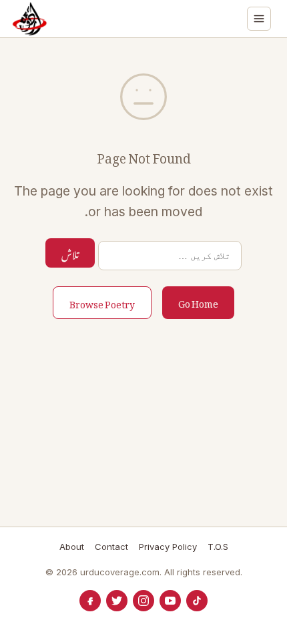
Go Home (198, 301)
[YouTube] (170, 600)
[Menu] (259, 19)
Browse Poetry (102, 302)
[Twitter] (116, 600)
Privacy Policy (168, 546)
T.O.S (218, 546)
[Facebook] (90, 600)
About (71, 546)
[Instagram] (143, 600)
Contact (111, 546)
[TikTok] (197, 600)
